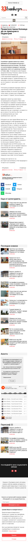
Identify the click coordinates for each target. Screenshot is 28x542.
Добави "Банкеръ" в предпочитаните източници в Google (12, 178)
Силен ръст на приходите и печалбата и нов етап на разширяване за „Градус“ (18, 302)
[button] (14, 20)
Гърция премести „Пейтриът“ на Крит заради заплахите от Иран (18, 311)
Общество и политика (8, 27)
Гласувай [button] (12, 380)
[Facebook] (12, 15)
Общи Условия (12, 531)
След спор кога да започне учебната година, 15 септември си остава (18, 204)
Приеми (14, 535)
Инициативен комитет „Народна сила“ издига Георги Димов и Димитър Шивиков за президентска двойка (17, 225)
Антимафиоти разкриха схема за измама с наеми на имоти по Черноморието (18, 284)
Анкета (4, 354)
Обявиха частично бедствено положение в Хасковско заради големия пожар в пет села (18, 214)
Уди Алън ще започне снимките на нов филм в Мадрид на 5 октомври (17, 250)
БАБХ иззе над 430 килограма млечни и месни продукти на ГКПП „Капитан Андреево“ (18, 342)
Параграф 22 (7, 424)
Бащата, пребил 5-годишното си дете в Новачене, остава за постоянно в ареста (16, 274)
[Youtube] (15, 15)
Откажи (14, 539)
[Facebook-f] (12, 471)
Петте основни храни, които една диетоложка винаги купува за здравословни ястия (17, 331)
